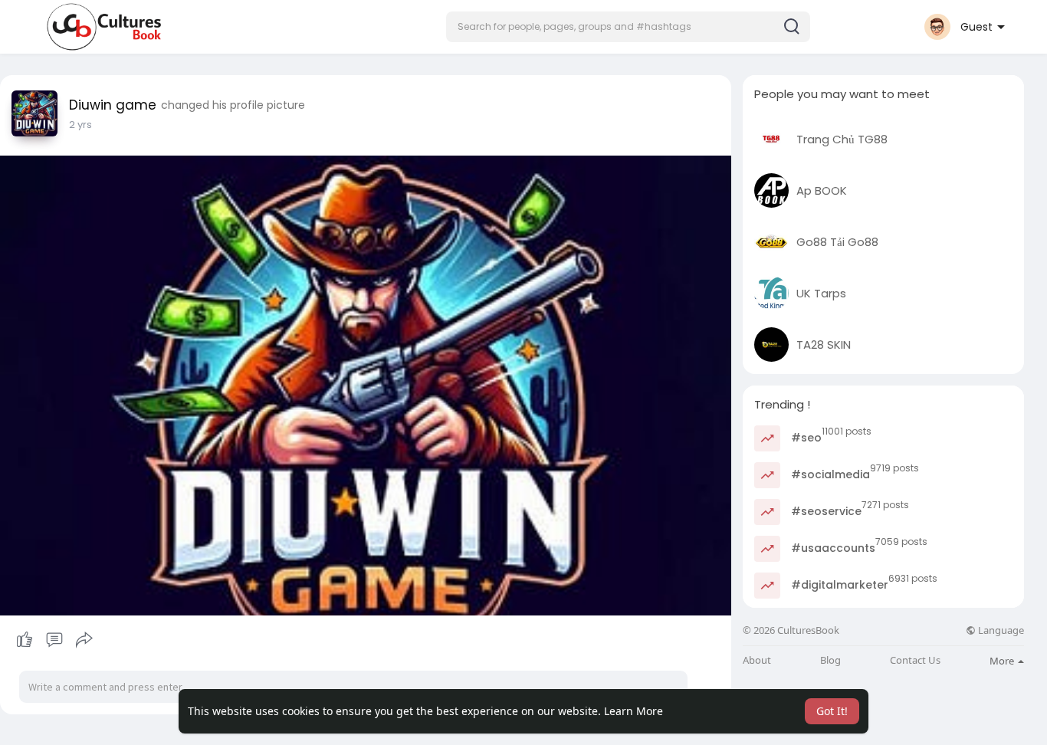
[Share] (84, 640)
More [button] (1003, 661)
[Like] (54, 640)
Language (1000, 630)
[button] (628, 26)
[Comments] (54, 640)
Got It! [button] (832, 711)
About (757, 660)
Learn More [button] (633, 711)
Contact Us (915, 660)
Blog (830, 660)
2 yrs (80, 124)
